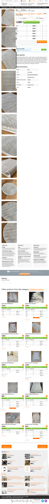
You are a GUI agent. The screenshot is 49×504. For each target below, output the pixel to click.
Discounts (33, 0)
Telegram (30, 4)
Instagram (11, 497)
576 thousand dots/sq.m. (33, 74)
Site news (4, 474)
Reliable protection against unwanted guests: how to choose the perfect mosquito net (15, 484)
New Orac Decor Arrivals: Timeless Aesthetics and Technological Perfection (37, 477)
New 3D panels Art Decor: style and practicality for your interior (37, 483)
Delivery (4, 245)
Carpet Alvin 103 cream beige (31, 424)
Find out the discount (32, 22)
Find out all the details (24, 274)
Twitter (7, 497)
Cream (31, 72)
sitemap (26, 496)
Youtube (21, 497)
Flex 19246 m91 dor (34, 454)
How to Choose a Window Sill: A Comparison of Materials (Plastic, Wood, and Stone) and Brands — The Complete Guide (15, 477)
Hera (28, 69)
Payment (20, 245)
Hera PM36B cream (6, 447)
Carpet (29, 82)
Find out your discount (13, 307)
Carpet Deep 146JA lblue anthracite (33, 333)
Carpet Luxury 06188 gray (7, 303)
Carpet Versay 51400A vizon (8, 362)
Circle (33, 77)
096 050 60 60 (24, 3)
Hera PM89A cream (42, 447)
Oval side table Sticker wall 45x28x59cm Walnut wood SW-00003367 (15, 468)
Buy (44, 49)
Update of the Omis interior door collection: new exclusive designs (15, 490)
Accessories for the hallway (12, 469)
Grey (28, 72)
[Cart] (42, 0)
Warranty (36, 245)
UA (45, 0)
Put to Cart (42, 41)
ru (47, 0)
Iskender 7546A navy (34, 460)
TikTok (14, 497)
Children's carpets (36, 289)
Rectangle (30, 77)
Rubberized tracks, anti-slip (35, 455)
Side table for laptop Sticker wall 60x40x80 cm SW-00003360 (36, 468)
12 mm (31, 84)
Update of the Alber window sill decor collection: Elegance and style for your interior (37, 490)
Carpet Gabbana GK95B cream (31, 394)
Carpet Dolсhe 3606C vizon (7, 394)
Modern (29, 87)
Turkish (29, 79)
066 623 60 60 (24, 4)
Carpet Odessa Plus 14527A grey (9, 424)
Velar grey (9, 454)
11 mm (29, 84)
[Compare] (40, 0)
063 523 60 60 (31, 3)
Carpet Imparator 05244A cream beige (10, 333)
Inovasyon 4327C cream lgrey (31, 362)
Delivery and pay (9, 0)
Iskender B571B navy (11, 460)
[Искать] (18, 4)
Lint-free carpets (10, 455)
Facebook (4, 497)
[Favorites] (38, 0)
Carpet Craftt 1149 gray (30, 303)
